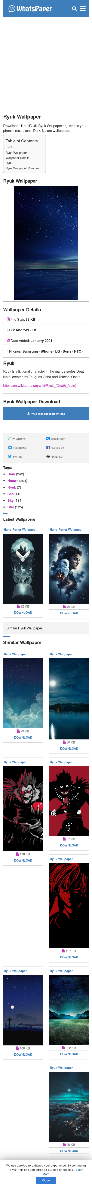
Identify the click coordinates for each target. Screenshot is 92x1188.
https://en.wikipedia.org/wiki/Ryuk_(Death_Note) (39, 385)
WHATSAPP (18, 438)
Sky (11, 500)
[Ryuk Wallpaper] (46, 242)
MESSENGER (57, 438)
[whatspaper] (30, 8)
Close (46, 1180)
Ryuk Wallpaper (16, 152)
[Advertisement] (46, 63)
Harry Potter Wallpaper (20, 529)
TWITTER (17, 456)
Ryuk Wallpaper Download (23, 168)
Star (11, 507)
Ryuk (9, 162)
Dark (11, 474)
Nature (13, 480)
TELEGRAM (19, 447)
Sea (11, 493)
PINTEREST (57, 456)
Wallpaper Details (17, 157)
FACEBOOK (57, 447)
